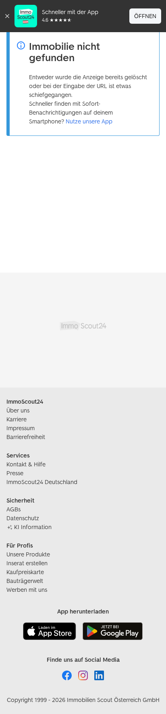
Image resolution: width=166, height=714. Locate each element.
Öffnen (145, 15)
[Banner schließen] (7, 16)
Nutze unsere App (89, 121)
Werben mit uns (26, 589)
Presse (14, 473)
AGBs (13, 509)
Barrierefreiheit (25, 436)
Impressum (20, 428)
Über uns (17, 410)
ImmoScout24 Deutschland (41, 481)
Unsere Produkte (28, 554)
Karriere (16, 419)
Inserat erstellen (27, 563)
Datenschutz (22, 518)
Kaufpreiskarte (25, 571)
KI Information (33, 526)
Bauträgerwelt (24, 580)
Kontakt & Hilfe (26, 464)
